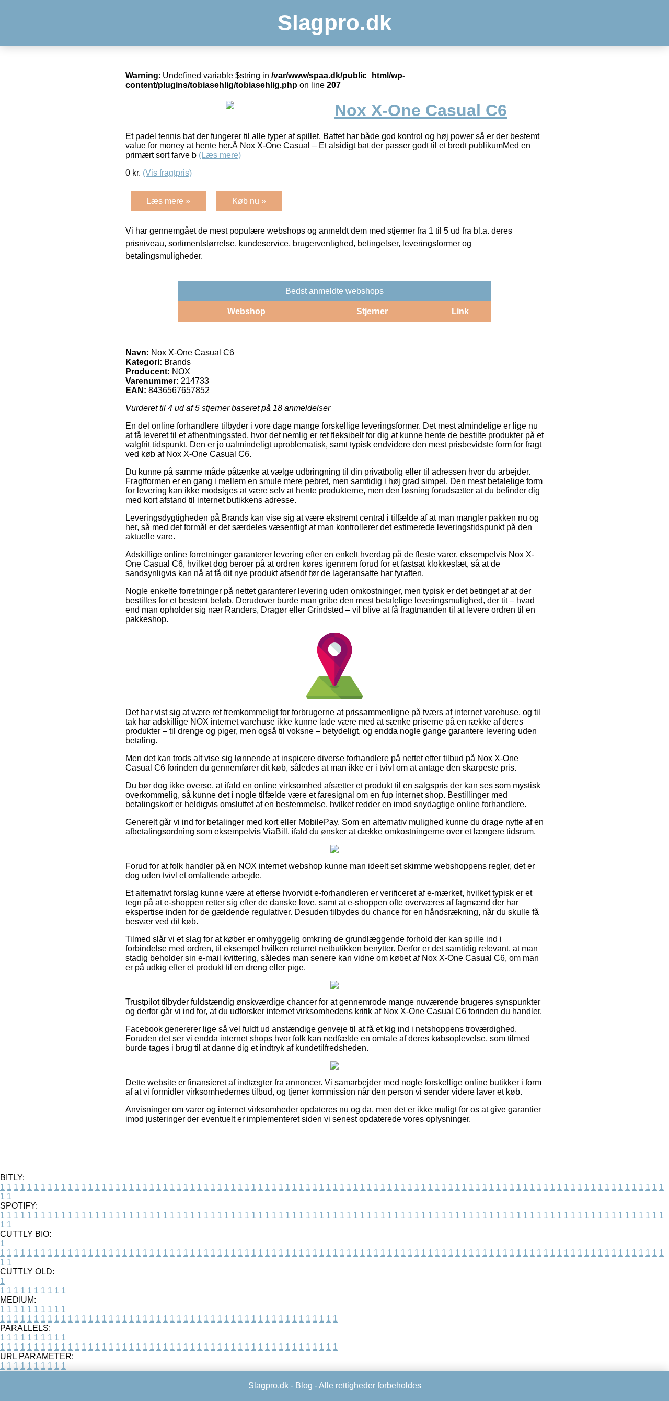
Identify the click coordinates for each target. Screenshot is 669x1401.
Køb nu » (249, 201)
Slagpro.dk (334, 22)
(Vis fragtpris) (167, 172)
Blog (304, 1385)
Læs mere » (168, 201)
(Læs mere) (220, 155)
